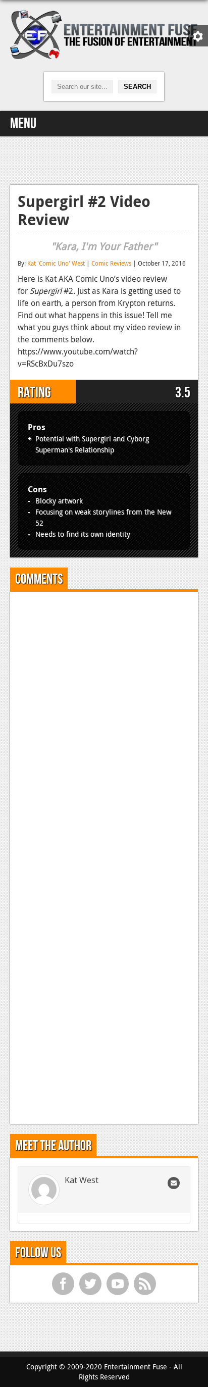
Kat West (81, 1180)
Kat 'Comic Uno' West (56, 263)
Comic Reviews (111, 263)
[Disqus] (104, 725)
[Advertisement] (104, 159)
